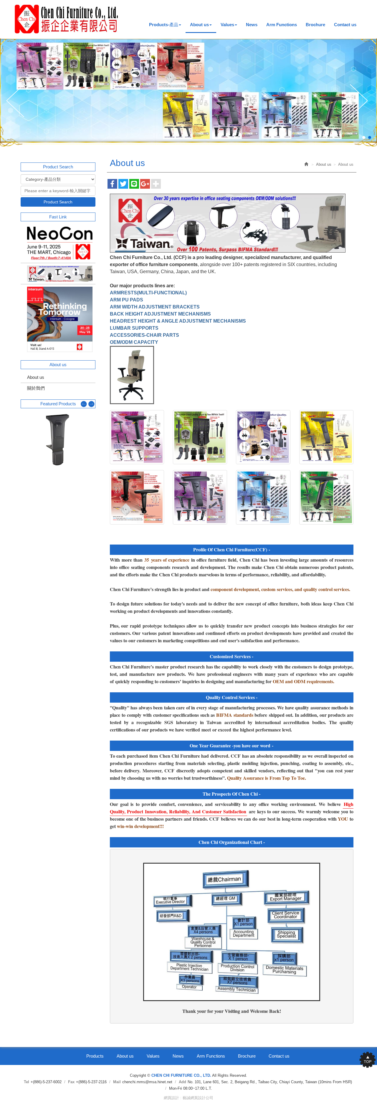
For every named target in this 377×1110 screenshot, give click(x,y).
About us (35, 377)
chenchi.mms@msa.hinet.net (147, 1082)
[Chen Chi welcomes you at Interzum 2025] (58, 319)
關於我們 (36, 388)
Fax (71, 1082)
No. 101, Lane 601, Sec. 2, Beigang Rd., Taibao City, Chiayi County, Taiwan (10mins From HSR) (270, 1082)
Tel (26, 1082)
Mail (117, 1082)
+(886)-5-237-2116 (91, 1082)
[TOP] (365, 1059)
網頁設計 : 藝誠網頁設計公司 (188, 1098)
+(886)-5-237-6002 (46, 1082)
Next (360, 101)
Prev (16, 101)
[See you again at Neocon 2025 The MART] (58, 243)
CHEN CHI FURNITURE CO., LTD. (66, 19)
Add (182, 1082)
